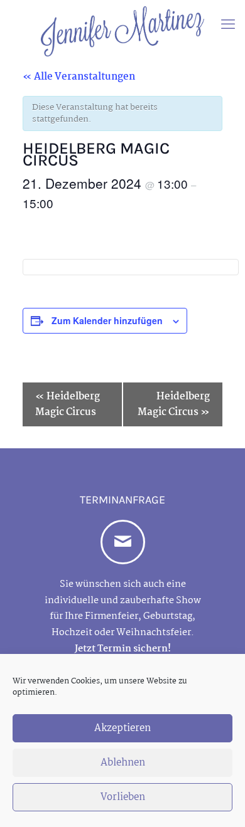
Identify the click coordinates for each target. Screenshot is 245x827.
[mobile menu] (228, 25)
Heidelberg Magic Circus (67, 404)
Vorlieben (123, 797)
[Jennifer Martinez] (122, 31)
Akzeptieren (122, 728)
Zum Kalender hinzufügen (107, 320)
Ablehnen (123, 763)
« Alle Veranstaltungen (79, 77)
